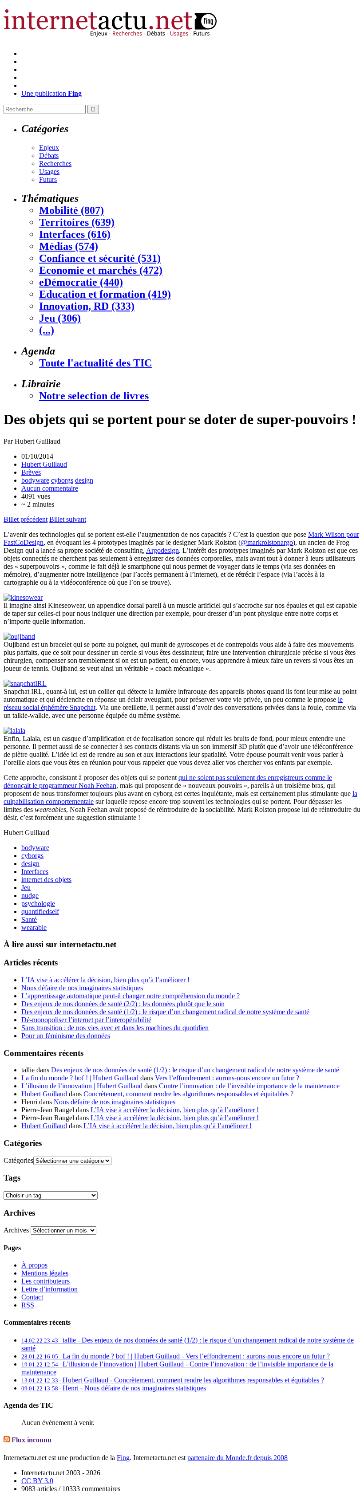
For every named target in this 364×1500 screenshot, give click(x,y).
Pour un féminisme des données (65, 1035)
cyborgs (62, 480)
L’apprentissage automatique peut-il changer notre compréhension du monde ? (130, 996)
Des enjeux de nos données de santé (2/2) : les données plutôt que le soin (123, 1004)
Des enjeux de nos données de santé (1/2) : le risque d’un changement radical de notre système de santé (165, 1012)
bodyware (35, 480)
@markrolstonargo (267, 542)
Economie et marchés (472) (100, 270)
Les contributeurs (45, 1281)
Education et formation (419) (105, 294)
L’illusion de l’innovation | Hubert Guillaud (81, 1086)
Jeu (26, 887)
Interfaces (34, 871)
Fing (123, 1457)
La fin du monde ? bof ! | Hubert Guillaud (79, 1078)
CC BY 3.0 (37, 1480)
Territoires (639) (77, 222)
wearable (34, 927)
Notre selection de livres (94, 396)
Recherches (55, 163)
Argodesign (162, 550)
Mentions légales (44, 1273)
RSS (27, 1305)
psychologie (38, 903)
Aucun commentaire (49, 488)
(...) (46, 330)
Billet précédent (25, 519)
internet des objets (46, 879)
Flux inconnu (31, 1440)
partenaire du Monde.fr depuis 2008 (237, 1457)
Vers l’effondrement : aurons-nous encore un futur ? (227, 1078)
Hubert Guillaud (44, 464)
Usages (49, 171)
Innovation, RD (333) (87, 306)
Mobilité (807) (71, 210)
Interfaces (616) (75, 234)
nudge (30, 895)
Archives (16, 1230)
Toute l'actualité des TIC (95, 363)
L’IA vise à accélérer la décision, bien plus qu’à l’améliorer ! (105, 980)
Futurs (48, 179)
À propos (34, 1265)
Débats (49, 155)
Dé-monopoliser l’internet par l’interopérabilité (86, 1020)
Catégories (18, 1160)
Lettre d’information (49, 1289)
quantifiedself (40, 911)
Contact (32, 1297)
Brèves (31, 472)
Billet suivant (67, 519)
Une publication (51, 93)
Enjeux (49, 147)
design (84, 480)
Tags (12, 1177)
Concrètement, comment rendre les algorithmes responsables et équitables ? (188, 1094)
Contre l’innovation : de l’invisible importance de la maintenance (249, 1086)
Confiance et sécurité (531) (100, 258)
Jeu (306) (60, 318)
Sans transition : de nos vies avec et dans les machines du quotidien (115, 1027)
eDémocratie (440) (81, 282)
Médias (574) (68, 246)
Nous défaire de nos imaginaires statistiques (82, 988)
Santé (29, 919)
